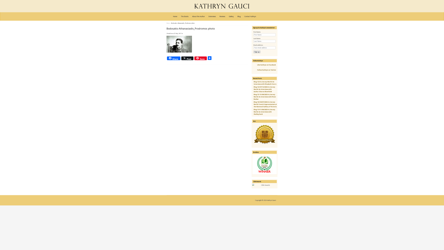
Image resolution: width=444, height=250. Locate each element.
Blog (239, 16)
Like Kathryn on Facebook (266, 65)
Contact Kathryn (250, 16)
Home (175, 16)
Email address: (258, 45)
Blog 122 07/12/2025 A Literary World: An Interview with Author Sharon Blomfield (264, 89)
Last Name (256, 38)
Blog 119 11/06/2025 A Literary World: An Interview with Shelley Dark (264, 112)
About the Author (198, 16)
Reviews (222, 16)
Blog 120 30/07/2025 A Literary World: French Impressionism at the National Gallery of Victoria (265, 104)
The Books (184, 16)
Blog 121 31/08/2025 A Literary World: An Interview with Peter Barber (265, 97)
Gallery (231, 16)
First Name (257, 32)
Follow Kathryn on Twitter (266, 70)
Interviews (212, 16)
